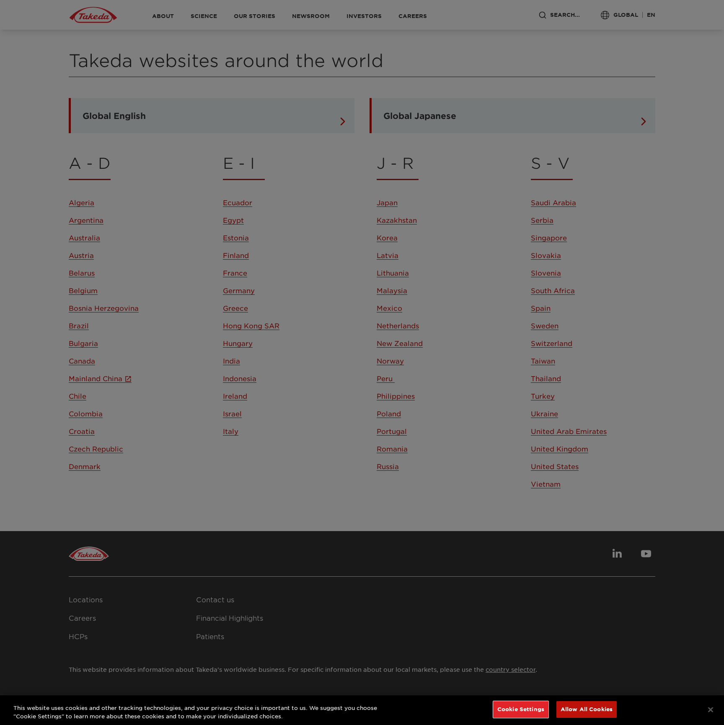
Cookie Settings (520, 709)
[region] (362, 710)
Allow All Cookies (587, 709)
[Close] (710, 709)
